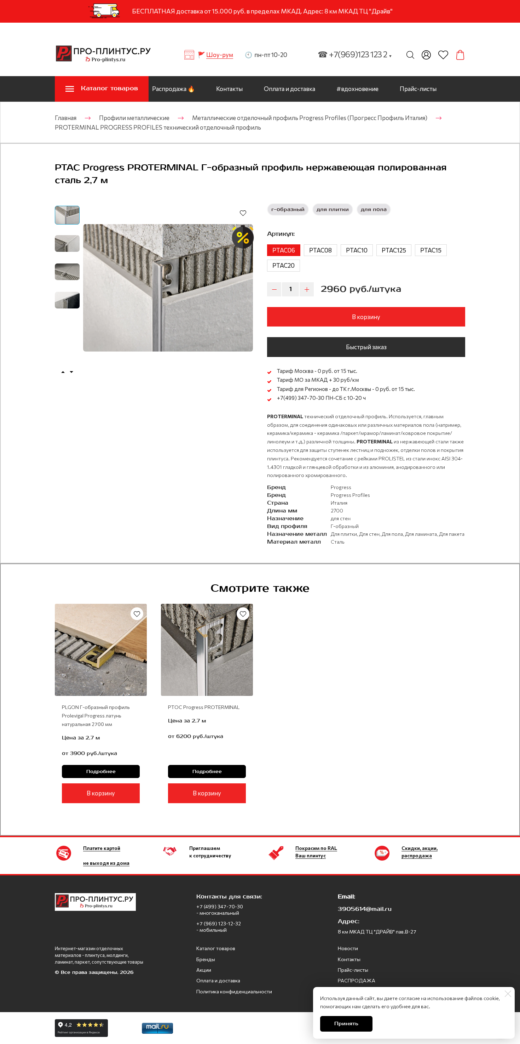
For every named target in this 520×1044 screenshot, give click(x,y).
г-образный (288, 209)
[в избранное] (243, 212)
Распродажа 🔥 (173, 88)
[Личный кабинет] (426, 55)
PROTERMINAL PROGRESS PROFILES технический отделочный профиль (158, 127)
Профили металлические (134, 117)
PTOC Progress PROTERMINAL (203, 707)
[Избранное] (443, 55)
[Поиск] (410, 55)
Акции (203, 970)
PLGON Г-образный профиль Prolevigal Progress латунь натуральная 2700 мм (96, 715)
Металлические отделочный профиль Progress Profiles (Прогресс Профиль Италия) (309, 117)
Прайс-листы (418, 88)
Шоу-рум (219, 54)
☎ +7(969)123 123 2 (355, 54)
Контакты (229, 88)
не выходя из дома (106, 863)
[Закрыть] (508, 994)
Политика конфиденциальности (234, 991)
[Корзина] (460, 55)
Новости (348, 948)
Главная (65, 117)
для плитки (333, 209)
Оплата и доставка (289, 88)
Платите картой (101, 848)
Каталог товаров (215, 948)
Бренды (205, 959)
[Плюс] (307, 289)
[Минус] (274, 289)
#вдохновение (357, 88)
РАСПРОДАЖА (356, 980)
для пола (374, 209)
